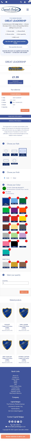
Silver (14, 178)
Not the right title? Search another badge (15, 42)
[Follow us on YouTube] (21, 421)
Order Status (15, 379)
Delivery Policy (15, 390)
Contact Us (15, 377)
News (15, 383)
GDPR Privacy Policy (15, 386)
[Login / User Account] (25, 2)
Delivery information (19, 121)
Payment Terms (15, 391)
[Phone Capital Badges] (2, 2)
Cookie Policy (15, 388)
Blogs (15, 381)
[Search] (21, 2)
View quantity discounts (15, 47)
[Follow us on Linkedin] (10, 421)
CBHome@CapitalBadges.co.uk (16, 426)
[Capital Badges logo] (10, 10)
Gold (7, 178)
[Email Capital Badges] (6, 2)
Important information (19, 116)
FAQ (15, 384)
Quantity (5, 281)
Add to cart (24, 292)
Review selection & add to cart (15, 436)
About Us (15, 376)
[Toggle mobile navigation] (28, 9)
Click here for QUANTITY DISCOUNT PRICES (15, 81)
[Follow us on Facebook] (12, 421)
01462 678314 (16, 425)
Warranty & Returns (15, 393)
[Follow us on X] (18, 421)
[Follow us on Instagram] (15, 421)
